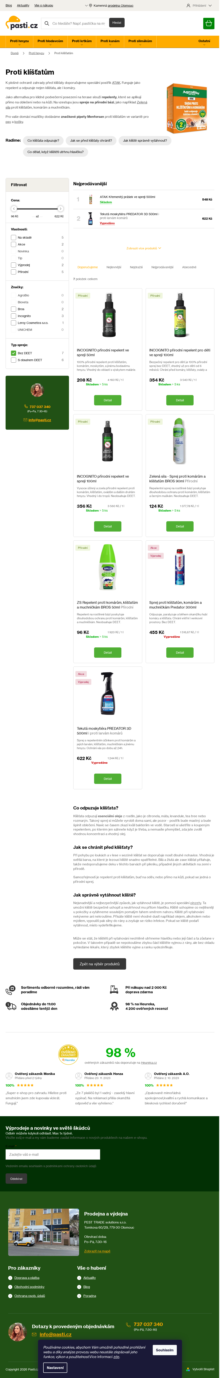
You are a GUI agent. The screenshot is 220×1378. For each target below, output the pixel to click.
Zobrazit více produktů (142, 248)
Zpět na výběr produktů (100, 964)
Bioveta (41, 302)
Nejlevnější (114, 267)
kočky (18, 122)
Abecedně (189, 267)
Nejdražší (136, 267)
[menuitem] (19, 42)
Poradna (89, 1296)
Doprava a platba (26, 1278)
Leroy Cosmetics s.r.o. (41, 323)
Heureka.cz (149, 1062)
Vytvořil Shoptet (203, 1369)
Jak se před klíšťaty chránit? (91, 140)
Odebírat (16, 1178)
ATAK (116, 83)
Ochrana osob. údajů (29, 1296)
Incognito (41, 316)
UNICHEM (41, 330)
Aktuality (23, 5)
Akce (41, 244)
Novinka (41, 251)
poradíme (29, 992)
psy (8, 122)
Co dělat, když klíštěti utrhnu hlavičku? (56, 152)
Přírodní (41, 272)
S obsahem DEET (41, 360)
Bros (41, 309)
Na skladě (41, 237)
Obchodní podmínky (29, 1287)
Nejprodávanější (162, 267)
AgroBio (41, 295)
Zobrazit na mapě (97, 1251)
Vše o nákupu (43, 5)
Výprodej (41, 265)
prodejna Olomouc (120, 5)
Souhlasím (165, 1350)
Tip (41, 258)
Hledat (116, 22)
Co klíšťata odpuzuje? (43, 140)
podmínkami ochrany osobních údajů (71, 1166)
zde (116, 1357)
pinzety (195, 903)
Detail (108, 400)
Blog (9, 5)
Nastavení (55, 1368)
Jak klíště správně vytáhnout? (145, 140)
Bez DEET (41, 353)
